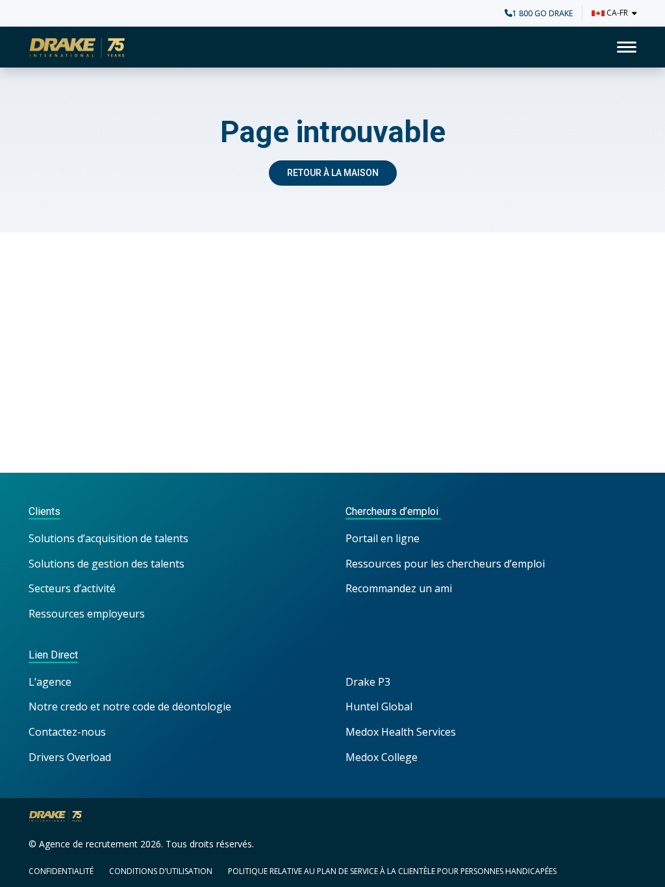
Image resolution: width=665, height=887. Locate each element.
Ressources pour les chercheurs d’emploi (445, 563)
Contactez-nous (67, 732)
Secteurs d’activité (72, 588)
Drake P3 (367, 682)
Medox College (381, 757)
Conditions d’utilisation (160, 871)
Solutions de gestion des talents (106, 563)
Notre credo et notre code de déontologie (131, 706)
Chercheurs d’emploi (393, 511)
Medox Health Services (400, 732)
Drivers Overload (70, 757)
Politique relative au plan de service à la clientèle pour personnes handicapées (392, 871)
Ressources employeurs (87, 613)
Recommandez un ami (398, 588)
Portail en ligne (382, 538)
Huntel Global (378, 706)
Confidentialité (61, 871)
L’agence (50, 682)
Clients (44, 511)
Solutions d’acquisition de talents (110, 538)
